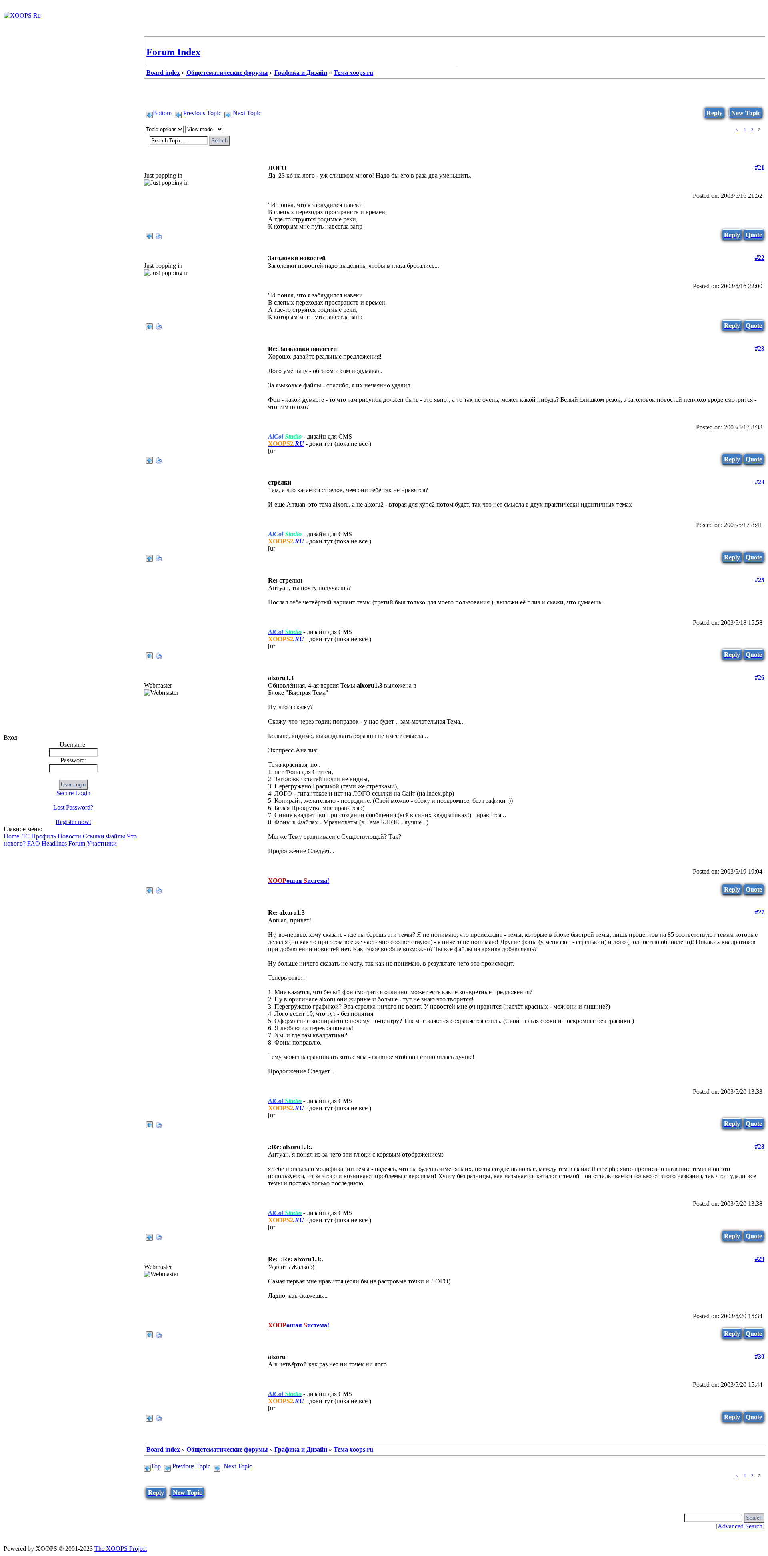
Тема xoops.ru (353, 72)
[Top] (149, 234)
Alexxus (155, 348)
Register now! (73, 821)
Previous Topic (202, 113)
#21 (759, 167)
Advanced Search (740, 1526)
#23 (759, 348)
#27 (759, 912)
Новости (69, 836)
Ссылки (93, 836)
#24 (759, 482)
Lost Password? (73, 807)
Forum (76, 843)
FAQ (33, 843)
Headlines (54, 843)
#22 (759, 257)
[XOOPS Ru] (22, 15)
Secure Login (73, 793)
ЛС (25, 836)
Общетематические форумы (227, 72)
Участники (102, 843)
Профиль (43, 836)
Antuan (154, 677)
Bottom (162, 113)
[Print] (159, 234)
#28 (759, 1146)
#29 (759, 1258)
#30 (759, 1356)
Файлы (115, 836)
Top (156, 1466)
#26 (759, 677)
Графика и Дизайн (300, 72)
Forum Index (173, 52)
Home (11, 836)
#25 (759, 580)
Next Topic (247, 113)
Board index (163, 72)
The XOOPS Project (120, 1548)
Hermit (153, 167)
